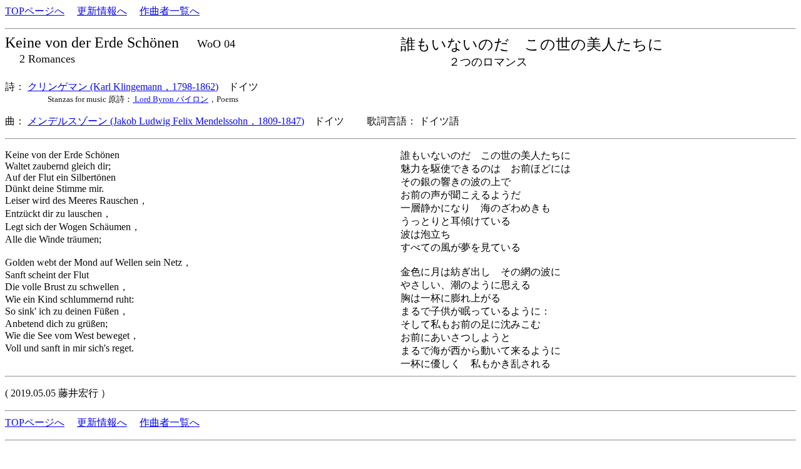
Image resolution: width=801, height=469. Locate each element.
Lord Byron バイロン (170, 99)
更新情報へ (102, 11)
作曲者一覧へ (170, 11)
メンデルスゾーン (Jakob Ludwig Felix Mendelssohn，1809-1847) (166, 121)
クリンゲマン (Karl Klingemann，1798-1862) (123, 86)
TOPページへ (34, 11)
